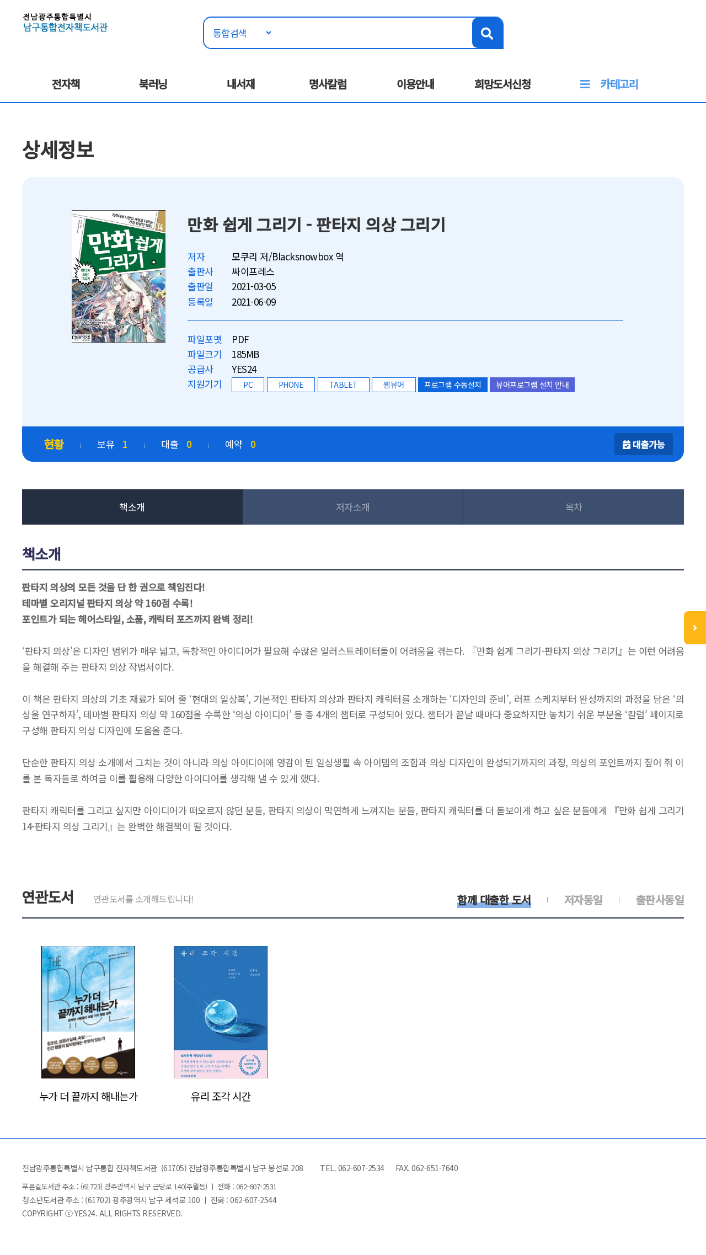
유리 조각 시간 (220, 1096)
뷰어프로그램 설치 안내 (532, 384)
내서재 (241, 84)
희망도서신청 (502, 84)
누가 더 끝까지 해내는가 (88, 1096)
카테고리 (619, 84)
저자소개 (353, 507)
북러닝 (153, 84)
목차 (573, 507)
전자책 (66, 84)
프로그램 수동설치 (453, 384)
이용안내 (415, 84)
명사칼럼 (327, 84)
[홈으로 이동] (65, 21)
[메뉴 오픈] (695, 627)
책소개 (132, 507)
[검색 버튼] (487, 33)
